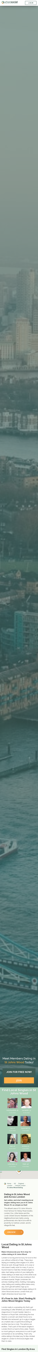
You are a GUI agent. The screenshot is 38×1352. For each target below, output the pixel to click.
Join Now (11, 1232)
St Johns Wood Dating (15, 1187)
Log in (30, 3)
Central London (20, 1185)
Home (9, 1183)
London (9, 1185)
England (21, 1183)
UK (15, 1183)
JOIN (19, 1080)
